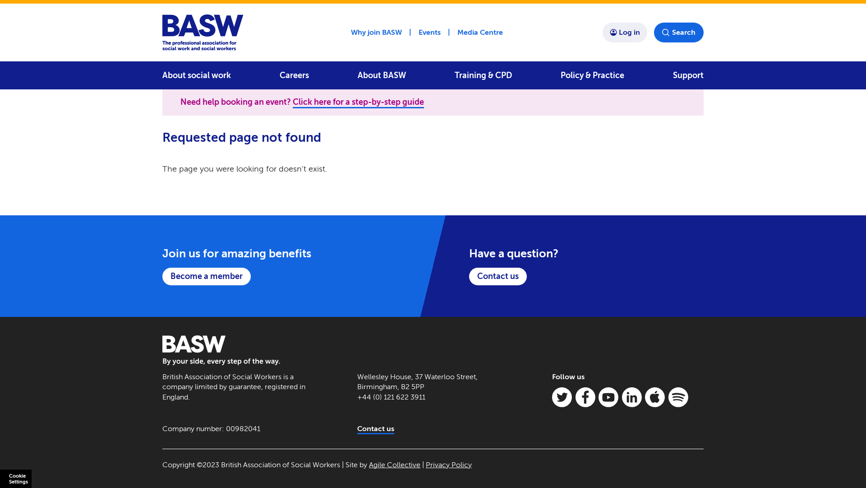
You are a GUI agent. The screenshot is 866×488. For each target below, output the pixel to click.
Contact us (498, 276)
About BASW (382, 75)
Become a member (206, 276)
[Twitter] (562, 397)
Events (430, 32)
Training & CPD (483, 75)
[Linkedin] (632, 397)
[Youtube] (608, 397)
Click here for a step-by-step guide (358, 102)
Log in (629, 32)
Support (688, 75)
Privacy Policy (449, 464)
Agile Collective (394, 464)
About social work (196, 75)
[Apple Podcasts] (655, 397)
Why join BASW (376, 32)
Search (684, 32)
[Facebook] (585, 397)
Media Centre (480, 32)
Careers (294, 75)
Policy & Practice (592, 75)
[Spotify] (678, 397)
